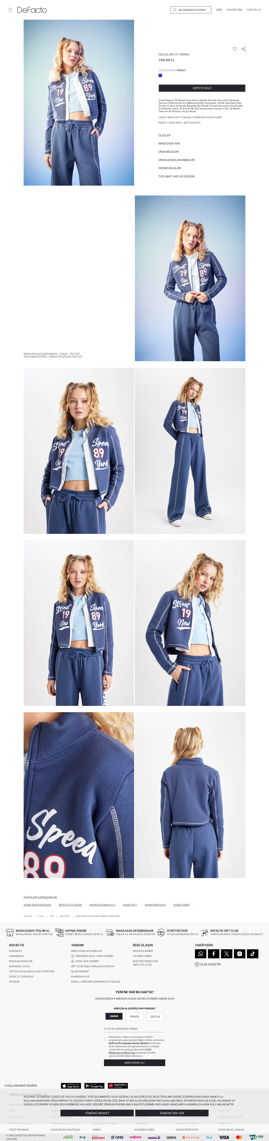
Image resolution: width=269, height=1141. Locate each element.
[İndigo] (160, 75)
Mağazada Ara (169, 143)
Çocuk (155, 1016)
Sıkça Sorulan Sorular (86, 950)
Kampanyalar (80, 976)
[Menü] (10, 9)
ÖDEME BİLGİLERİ (170, 168)
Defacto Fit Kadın (70, 904)
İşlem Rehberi (80, 971)
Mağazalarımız (143, 950)
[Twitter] (226, 953)
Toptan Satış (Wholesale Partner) (31, 971)
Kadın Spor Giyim (187, 1129)
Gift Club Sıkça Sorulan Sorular (92, 966)
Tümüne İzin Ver (172, 1113)
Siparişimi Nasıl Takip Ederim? (94, 956)
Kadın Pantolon (155, 904)
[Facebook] (213, 953)
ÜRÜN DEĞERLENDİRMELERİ (177, 160)
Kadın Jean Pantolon (37, 904)
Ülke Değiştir (210, 964)
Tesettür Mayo (19, 1129)
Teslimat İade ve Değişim (177, 176)
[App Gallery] (118, 1086)
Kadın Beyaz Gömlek (231, 1129)
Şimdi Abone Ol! (134, 1062)
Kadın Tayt (130, 904)
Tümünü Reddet (97, 1113)
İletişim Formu (142, 956)
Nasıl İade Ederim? (86, 961)
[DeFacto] (32, 10)
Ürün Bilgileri (169, 151)
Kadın (114, 1016)
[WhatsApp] (200, 953)
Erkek (134, 1016)
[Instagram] (239, 953)
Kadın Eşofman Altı (102, 904)
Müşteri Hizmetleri (145, 961)
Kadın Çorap (181, 904)
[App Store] (71, 1086)
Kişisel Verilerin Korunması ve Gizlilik (95, 981)
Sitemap (14, 981)
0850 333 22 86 (142, 964)
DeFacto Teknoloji (21, 976)
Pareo (97, 1129)
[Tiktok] (252, 953)
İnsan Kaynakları (20, 961)
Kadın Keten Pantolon (65, 1129)
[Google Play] (94, 1086)
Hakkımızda (16, 956)
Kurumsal (15, 950)
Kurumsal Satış (19, 966)
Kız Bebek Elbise (144, 1129)
